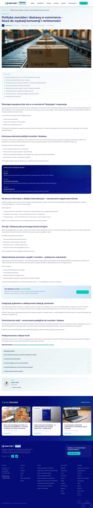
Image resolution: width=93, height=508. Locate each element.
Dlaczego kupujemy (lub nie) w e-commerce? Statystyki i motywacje (22, 77)
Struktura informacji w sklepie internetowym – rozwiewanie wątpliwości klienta (25, 82)
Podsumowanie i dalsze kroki (12, 96)
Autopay (63, 483)
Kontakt (83, 3)
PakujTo (63, 493)
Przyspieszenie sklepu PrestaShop (45, 483)
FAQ (21, 475)
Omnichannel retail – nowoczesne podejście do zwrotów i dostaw (21, 93)
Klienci (22, 473)
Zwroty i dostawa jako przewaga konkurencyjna (17, 85)
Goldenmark (64, 470)
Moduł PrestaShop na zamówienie (45, 478)
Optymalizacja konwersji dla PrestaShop (47, 480)
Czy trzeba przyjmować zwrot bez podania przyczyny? (18, 367)
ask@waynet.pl (5, 476)
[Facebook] (12, 456)
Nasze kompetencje (25, 478)
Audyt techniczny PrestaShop (44, 485)
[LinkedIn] (16, 456)
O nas (21, 468)
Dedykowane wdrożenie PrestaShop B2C (47, 470)
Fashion (79, 475)
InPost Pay (63, 475)
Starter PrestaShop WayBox (44, 473)
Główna (3, 10)
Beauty (79, 485)
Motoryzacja (80, 480)
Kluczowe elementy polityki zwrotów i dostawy (17, 80)
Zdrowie (79, 488)
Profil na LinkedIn (16, 387)
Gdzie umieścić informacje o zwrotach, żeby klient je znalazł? (20, 354)
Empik (62, 480)
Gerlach (63, 478)
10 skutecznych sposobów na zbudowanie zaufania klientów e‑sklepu (33, 344)
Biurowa (79, 473)
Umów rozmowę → (74, 453)
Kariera (22, 480)
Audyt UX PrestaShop (42, 488)
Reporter (63, 488)
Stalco (62, 490)
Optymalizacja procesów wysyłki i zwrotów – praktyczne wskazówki (22, 88)
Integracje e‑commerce (83, 468)
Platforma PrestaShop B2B (44, 475)
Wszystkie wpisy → (86, 402)
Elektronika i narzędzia (83, 478)
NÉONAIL (63, 468)
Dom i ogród (80, 490)
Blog (8, 10)
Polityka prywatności (86, 503)
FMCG (79, 483)
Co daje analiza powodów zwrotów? (13, 371)
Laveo (62, 473)
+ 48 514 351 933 (6, 478)
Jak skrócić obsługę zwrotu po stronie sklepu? (16, 363)
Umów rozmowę (82, 292)
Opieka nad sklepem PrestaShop (45, 468)
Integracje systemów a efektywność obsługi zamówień (18, 91)
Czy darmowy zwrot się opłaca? (12, 359)
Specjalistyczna (81, 470)
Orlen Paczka (64, 485)
